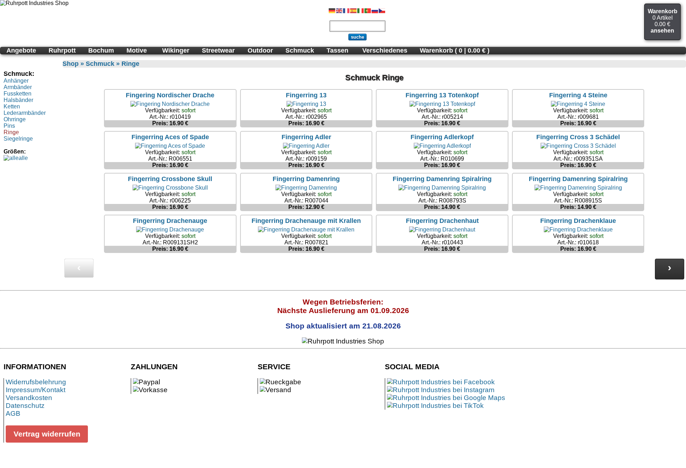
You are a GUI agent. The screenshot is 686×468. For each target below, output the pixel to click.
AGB (13, 413)
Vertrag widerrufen (47, 434)
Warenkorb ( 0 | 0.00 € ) (454, 50)
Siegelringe (18, 139)
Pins (9, 126)
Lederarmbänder (25, 113)
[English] (339, 10)
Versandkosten (29, 397)
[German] (332, 10)
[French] (346, 10)
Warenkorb (662, 11)
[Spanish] (353, 10)
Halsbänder (18, 100)
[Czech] (382, 10)
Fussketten (17, 94)
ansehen (662, 31)
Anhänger (16, 81)
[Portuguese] (368, 10)
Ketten (12, 106)
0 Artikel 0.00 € (662, 21)
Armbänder (18, 87)
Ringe (11, 132)
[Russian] (375, 10)
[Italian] (360, 10)
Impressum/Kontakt (35, 390)
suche (357, 37)
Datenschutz (25, 405)
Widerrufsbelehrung (36, 382)
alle (23, 158)
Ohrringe (15, 119)
